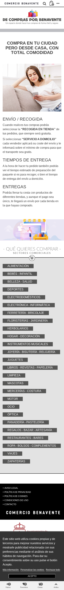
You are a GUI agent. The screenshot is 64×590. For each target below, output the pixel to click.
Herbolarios (17, 328)
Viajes (12, 453)
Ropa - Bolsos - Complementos (31, 445)
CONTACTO (10, 504)
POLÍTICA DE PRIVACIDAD (17, 492)
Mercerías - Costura (24, 391)
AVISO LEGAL (11, 488)
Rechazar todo (53, 570)
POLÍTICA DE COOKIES (16, 496)
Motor (12, 398)
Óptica (12, 414)
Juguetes (15, 359)
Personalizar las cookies (32, 570)
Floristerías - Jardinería (27, 320)
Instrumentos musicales (27, 344)
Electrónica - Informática (28, 305)
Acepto (32, 576)
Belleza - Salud (19, 281)
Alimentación (18, 265)
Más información (11, 570)
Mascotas (15, 383)
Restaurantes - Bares (25, 437)
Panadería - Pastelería (25, 422)
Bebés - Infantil (19, 273)
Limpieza (13, 375)
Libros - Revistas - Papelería (30, 367)
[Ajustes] (58, 3)
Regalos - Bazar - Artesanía (29, 430)
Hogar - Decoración (23, 336)
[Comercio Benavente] (22, 3)
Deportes (15, 289)
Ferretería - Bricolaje (25, 312)
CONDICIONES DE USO (16, 500)
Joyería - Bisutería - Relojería (31, 351)
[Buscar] (44, 3)
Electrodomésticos (23, 297)
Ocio (11, 406)
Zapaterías (16, 461)
